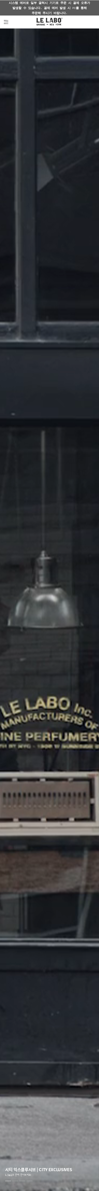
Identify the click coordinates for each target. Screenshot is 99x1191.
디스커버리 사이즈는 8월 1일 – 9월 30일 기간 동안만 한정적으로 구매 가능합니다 (49, 7)
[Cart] (90, 22)
